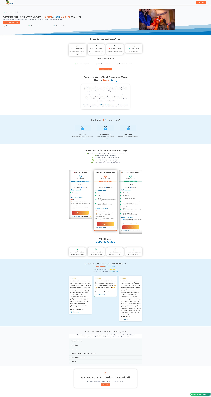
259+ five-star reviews (105, 104)
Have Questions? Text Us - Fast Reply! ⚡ (200, 394)
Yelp (117, 271)
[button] (105, 341)
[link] (73, 278)
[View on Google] (71, 312)
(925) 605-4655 (76, 216)
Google (112, 271)
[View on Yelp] (121, 319)
